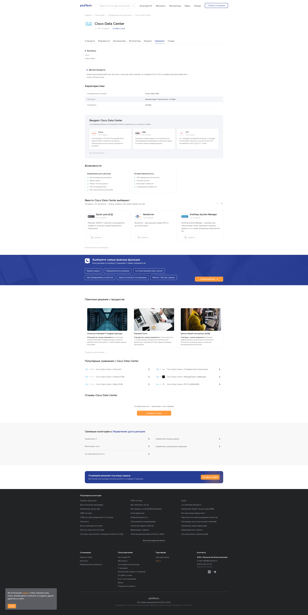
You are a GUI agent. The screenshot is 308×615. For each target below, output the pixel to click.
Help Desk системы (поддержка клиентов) (199, 517)
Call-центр (84, 521)
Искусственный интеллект (91, 526)
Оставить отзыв (119, 28)
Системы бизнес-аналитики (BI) (194, 534)
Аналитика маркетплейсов (142, 526)
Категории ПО (146, 6)
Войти (158, 561)
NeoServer (148, 214)
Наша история (86, 557)
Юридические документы (91, 564)
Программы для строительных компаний (198, 521)
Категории (99, 15)
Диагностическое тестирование (133, 277)
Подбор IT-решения (216, 5)
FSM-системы (136, 500)
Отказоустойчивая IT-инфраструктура (104, 333)
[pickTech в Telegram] (214, 571)
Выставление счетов (140, 505)
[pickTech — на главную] (154, 598)
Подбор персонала (88, 500)
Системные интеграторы (129, 564)
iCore (100, 132)
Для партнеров (162, 557)
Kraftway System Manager (203, 214)
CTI (187, 132)
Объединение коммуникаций (143, 521)
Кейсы (187, 6)
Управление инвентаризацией (194, 526)
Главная (88, 15)
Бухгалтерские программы (91, 505)
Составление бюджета (191, 505)
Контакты (84, 561)
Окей (12, 606)
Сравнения (159, 41)
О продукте (90, 41)
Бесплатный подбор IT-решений (131, 572)
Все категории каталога (154, 540)
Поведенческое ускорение (117, 271)
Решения (148, 41)
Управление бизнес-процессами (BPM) (197, 509)
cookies (25, 593)
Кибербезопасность (139, 517)
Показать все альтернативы (96, 248)
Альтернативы (119, 41)
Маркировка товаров (140, 530)
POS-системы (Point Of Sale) (92, 530)
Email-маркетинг (138, 513)
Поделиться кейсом (126, 586)
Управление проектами (90, 509)
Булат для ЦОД (104, 214)
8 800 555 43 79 (204, 564)
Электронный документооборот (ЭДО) (147, 534)
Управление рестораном (191, 530)
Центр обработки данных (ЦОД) (195, 333)
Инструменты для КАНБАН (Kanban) (146, 509)
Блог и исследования (127, 579)
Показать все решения (94, 352)
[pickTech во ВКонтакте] (209, 571)
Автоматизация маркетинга (193, 513)
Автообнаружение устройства (100, 277)
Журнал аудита (93, 271)
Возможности (104, 41)
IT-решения (123, 568)
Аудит (184, 500)
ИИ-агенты (160, 6)
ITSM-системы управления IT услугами (96, 517)
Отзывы (171, 41)
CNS (144, 132)
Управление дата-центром (119, 15)
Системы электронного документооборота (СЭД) (101, 534)
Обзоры (197, 6)
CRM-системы (86, 513)
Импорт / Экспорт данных (163, 277)
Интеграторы (175, 6)
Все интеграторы (96, 153)
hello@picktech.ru (210, 561)
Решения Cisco (140, 333)
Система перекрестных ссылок (148, 271)
